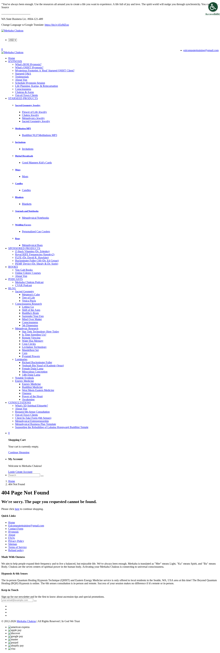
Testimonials (22, 76)
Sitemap (12, 544)
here (17, 508)
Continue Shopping (18, 452)
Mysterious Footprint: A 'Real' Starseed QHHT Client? (44, 70)
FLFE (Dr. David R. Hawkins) (32, 257)
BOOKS (13, 266)
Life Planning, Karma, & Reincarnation (36, 85)
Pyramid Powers (31, 356)
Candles (19, 183)
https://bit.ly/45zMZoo (57, 24)
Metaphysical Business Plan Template (35, 424)
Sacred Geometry (24, 291)
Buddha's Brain (30, 313)
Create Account (23, 471)
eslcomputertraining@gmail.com (201, 50)
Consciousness (23, 89)
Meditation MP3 (23, 128)
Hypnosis (13, 531)
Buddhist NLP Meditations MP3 (39, 135)
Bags (17, 238)
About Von (21, 79)
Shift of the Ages (31, 310)
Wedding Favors (23, 224)
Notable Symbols (24, 377)
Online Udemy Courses (28, 272)
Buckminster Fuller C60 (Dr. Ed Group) (37, 260)
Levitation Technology (34, 347)
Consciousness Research (28, 303)
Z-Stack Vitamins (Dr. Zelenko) (32, 251)
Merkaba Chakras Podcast (29, 282)
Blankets (19, 197)
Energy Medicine (24, 380)
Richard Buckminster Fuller (37, 362)
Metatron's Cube (31, 294)
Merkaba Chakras (26, 621)
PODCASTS (15, 279)
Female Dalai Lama (32, 368)
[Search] (42, 475)
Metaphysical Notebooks (35, 217)
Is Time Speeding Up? (34, 334)
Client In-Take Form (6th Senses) (33, 417)
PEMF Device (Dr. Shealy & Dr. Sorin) (36, 263)
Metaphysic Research (26, 328)
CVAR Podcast (23, 285)
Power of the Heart (32, 396)
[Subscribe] (35, 600)
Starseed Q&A (23, 73)
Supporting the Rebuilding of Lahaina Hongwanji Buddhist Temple (51, 427)
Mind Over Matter (32, 319)
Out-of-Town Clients (26, 414)
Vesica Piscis (29, 300)
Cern (24, 353)
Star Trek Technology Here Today (40, 331)
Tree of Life (28, 297)
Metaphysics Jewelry (33, 118)
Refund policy (16, 550)
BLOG (12, 288)
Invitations (20, 142)
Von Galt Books (24, 269)
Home (11, 481)
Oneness (26, 393)
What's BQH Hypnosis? (28, 64)
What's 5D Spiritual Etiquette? (31, 405)
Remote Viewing (31, 337)
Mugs (17, 169)
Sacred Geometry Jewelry (27, 105)
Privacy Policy (16, 541)
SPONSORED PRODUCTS (24, 248)
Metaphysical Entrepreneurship (32, 421)
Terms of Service (17, 547)
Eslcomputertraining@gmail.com (26, 525)
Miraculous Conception (34, 371)
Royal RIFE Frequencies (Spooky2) (34, 254)
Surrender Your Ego (33, 316)
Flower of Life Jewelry (34, 112)
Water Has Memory (32, 340)
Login (11, 471)
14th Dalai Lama (31, 374)
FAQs (11, 537)
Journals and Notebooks (26, 211)
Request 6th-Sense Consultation (32, 411)
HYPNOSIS (15, 61)
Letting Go (28, 306)
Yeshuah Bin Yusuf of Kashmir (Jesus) (43, 365)
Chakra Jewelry (30, 115)
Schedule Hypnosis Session (30, 82)
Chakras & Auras (24, 92)
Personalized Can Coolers (36, 231)
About (11, 534)
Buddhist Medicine (32, 387)
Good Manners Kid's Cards (37, 162)
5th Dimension (30, 325)
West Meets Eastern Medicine (38, 390)
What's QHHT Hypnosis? (29, 67)
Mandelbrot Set (30, 350)
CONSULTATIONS (19, 402)
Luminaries (21, 359)
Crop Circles (29, 343)
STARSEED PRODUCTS (23, 98)
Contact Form (15, 528)
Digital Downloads (24, 156)
